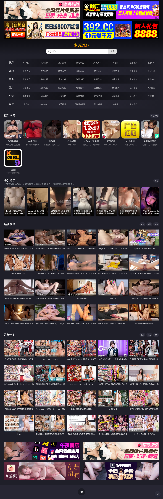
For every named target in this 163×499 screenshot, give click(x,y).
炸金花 (115, 62)
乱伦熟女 (133, 79)
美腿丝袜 (98, 87)
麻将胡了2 (97, 62)
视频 (11, 71)
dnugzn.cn (81, 45)
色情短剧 (133, 104)
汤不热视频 (80, 104)
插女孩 (26, 104)
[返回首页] (158, 494)
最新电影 (9, 335)
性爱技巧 (151, 96)
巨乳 (149, 224)
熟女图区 (133, 87)
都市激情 (26, 96)
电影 (11, 79)
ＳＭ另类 (151, 71)
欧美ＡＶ (62, 71)
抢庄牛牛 (151, 62)
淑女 (149, 335)
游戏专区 (80, 62)
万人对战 (62, 62)
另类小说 (115, 96)
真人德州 (44, 62)
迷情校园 (98, 96)
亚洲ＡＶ (26, 71)
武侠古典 (80, 96)
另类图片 (151, 87)
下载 (156, 181)
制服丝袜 (98, 79)
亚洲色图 (44, 87)
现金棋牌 (133, 62)
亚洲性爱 (26, 79)
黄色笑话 (133, 96)
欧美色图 (62, 87)
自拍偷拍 (44, 71)
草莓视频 (62, 104)
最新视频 (9, 224)
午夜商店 (44, 104)
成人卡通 (62, 79)
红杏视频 (98, 104)
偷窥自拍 (26, 87)
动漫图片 (80, 87)
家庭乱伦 (44, 96)
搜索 (112, 51)
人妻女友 (62, 96)
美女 (142, 224)
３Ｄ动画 (80, 71)
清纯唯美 (115, 87)
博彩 (11, 62)
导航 (11, 104)
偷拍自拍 (44, 79)
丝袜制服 (115, 71)
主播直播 (133, 71)
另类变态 (151, 79)
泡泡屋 (115, 104)
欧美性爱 (80, 79)
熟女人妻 (98, 71)
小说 (11, 96)
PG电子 (26, 62)
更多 (156, 224)
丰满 (142, 335)
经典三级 (115, 79)
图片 (11, 87)
